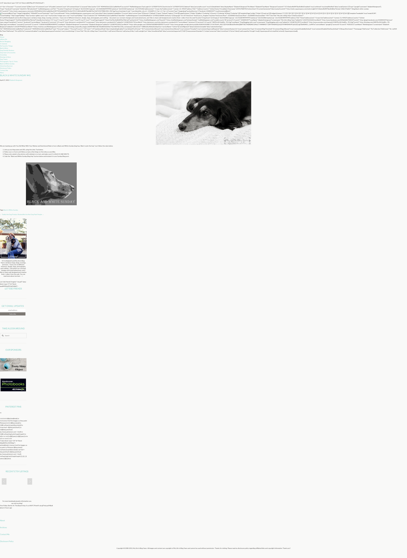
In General (3, 44)
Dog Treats (4, 59)
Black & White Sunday (7, 64)
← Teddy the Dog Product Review (11, 214)
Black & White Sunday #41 (15, 75)
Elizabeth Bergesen (15, 80)
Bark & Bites (4, 48)
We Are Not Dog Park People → (33, 214)
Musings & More (5, 57)
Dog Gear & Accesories (7, 52)
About (2, 37)
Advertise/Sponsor (6, 66)
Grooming (3, 55)
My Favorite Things (6, 46)
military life (3, 39)
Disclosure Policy (5, 68)
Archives (3, 527)
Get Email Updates (13, 306)
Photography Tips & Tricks (9, 61)
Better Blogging (5, 41)
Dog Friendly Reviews (7, 50)
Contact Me (4, 70)
